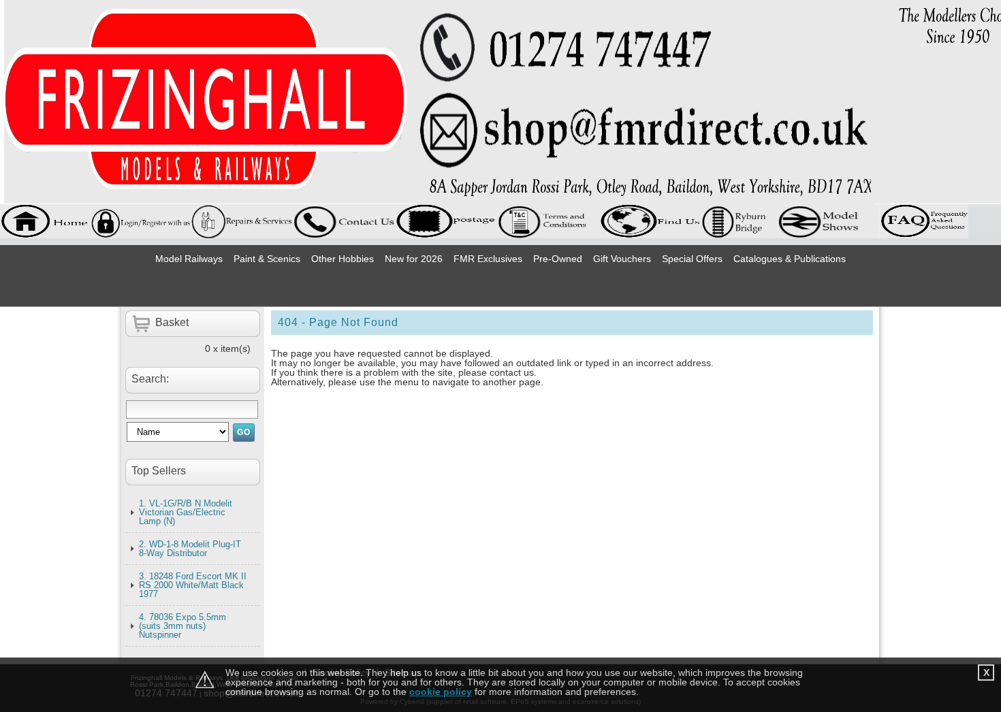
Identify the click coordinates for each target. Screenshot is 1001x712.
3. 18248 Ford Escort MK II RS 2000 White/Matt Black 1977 (193, 585)
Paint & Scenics (267, 258)
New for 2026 (414, 258)
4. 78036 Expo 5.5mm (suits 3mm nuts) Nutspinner (182, 626)
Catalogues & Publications (789, 258)
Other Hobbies (342, 258)
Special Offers (692, 258)
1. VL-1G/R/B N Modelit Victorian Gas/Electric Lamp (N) (185, 512)
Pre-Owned (557, 258)
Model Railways (189, 258)
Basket (172, 322)
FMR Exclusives (488, 258)
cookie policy (440, 691)
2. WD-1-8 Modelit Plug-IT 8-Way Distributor (190, 548)
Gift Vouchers (622, 258)
